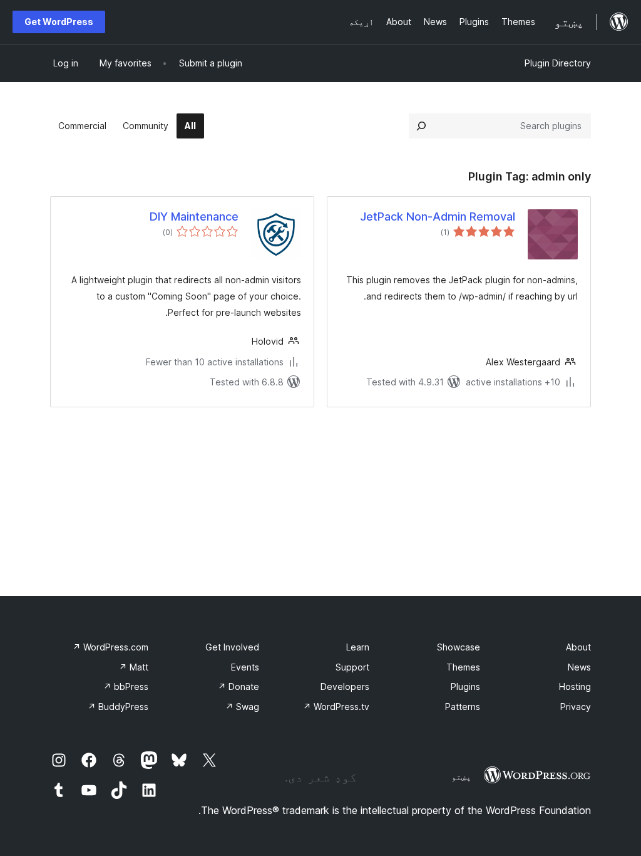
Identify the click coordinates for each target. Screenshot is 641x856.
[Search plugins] (421, 125)
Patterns (462, 706)
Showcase (458, 647)
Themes (463, 667)
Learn (357, 647)
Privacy (575, 706)
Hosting (575, 686)
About (578, 647)
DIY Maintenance (194, 216)
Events (245, 667)
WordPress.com (110, 647)
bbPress (125, 686)
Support (352, 667)
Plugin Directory (558, 63)
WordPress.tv (336, 706)
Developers (344, 686)
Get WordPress (58, 21)
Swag (242, 706)
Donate (238, 686)
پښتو (461, 776)
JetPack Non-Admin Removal (437, 216)
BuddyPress (118, 706)
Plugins (465, 686)
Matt (133, 667)
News (579, 667)
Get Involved (232, 647)
